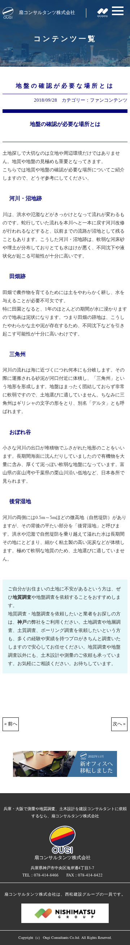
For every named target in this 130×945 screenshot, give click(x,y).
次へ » (119, 723)
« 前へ (10, 723)
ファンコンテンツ (108, 100)
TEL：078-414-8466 (40, 875)
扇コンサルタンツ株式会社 (47, 12)
